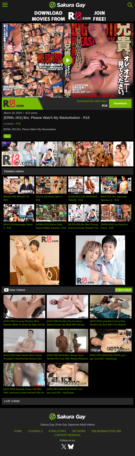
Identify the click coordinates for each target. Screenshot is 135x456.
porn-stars (57, 431)
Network (79, 431)
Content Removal (67, 435)
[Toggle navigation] (5, 5)
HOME (18, 431)
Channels (35, 431)
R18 (18, 123)
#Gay (7, 136)
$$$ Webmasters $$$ (106, 431)
